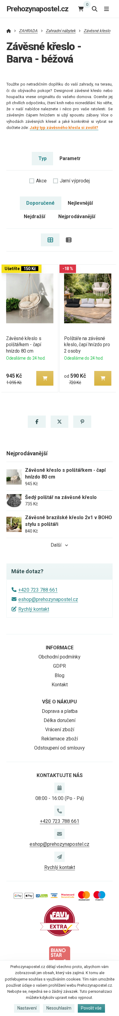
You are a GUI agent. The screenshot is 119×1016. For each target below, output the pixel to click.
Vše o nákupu (59, 702)
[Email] (59, 834)
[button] (44, 378)
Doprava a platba (60, 711)
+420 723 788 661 (38, 590)
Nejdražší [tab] (34, 216)
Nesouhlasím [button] (58, 1008)
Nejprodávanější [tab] (76, 216)
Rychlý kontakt (33, 609)
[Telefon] (59, 810)
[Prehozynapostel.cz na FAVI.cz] (59, 920)
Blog (59, 675)
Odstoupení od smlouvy (59, 748)
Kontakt (60, 685)
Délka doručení (59, 720)
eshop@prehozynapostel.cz (48, 599)
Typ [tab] (42, 158)
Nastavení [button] (27, 1008)
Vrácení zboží (59, 729)
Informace (60, 648)
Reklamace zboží (59, 739)
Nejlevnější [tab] (80, 203)
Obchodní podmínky (59, 657)
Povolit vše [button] (91, 1008)
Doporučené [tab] (40, 203)
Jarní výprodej (75, 181)
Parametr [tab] (70, 158)
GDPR (59, 666)
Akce (41, 181)
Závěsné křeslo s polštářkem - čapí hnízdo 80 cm (23, 345)
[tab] (50, 239)
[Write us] (59, 857)
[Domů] (8, 30)
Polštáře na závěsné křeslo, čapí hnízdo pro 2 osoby (87, 345)
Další (56, 545)
